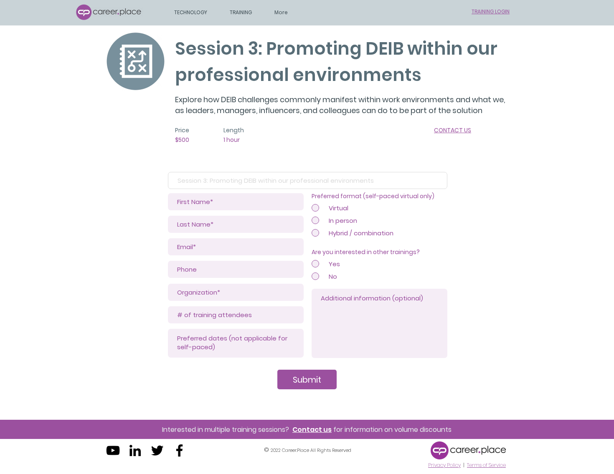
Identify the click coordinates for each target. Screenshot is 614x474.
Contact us (312, 429)
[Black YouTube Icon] (113, 450)
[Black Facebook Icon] (179, 450)
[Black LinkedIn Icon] (135, 450)
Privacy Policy (444, 465)
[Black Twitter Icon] (157, 450)
